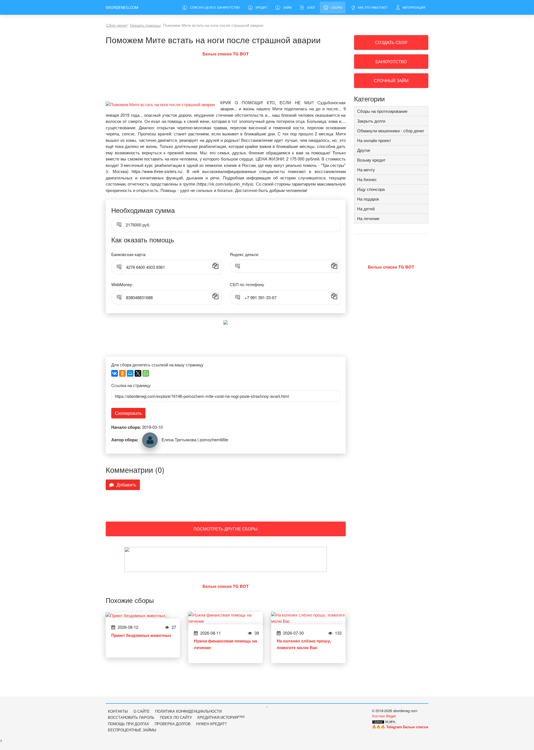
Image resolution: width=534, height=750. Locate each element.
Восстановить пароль (131, 717)
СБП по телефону (247, 284)
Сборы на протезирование (382, 111)
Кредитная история (221, 717)
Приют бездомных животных (141, 635)
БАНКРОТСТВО (391, 61)
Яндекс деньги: (244, 254)
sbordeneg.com (122, 7)
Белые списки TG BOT (225, 54)
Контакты (118, 711)
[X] (138, 373)
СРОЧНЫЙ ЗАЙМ (391, 80)
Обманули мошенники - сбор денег (390, 130)
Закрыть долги (371, 121)
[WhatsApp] (145, 373)
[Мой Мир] (130, 373)
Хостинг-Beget (384, 716)
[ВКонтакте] (114, 373)
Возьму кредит (371, 160)
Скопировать (128, 413)
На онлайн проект (374, 140)
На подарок (368, 199)
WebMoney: (122, 284)
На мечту (366, 169)
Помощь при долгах (128, 723)
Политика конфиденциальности (188, 711)
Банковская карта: (128, 254)
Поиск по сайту (176, 717)
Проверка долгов (173, 723)
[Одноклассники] (122, 373)
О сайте (142, 711)
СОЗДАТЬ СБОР (391, 42)
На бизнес (367, 179)
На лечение (368, 218)
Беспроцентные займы (132, 729)
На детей (366, 208)
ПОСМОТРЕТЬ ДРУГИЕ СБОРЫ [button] (226, 529)
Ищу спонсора (371, 189)
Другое (363, 150)
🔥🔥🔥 (400, 726)
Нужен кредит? (211, 723)
